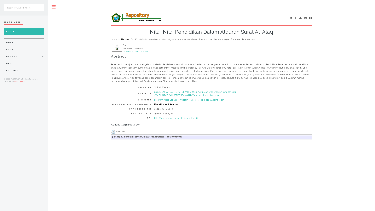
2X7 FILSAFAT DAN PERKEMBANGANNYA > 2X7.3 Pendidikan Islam (187, 95)
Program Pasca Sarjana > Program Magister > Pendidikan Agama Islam (189, 100)
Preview (145, 51)
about (10, 49)
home (10, 42)
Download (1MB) (131, 51)
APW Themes (19, 82)
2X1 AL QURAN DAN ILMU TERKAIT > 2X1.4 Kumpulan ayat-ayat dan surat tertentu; (195, 92)
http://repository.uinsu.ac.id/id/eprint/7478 (176, 118)
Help (9, 63)
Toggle (53, 7)
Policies (12, 70)
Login (10, 31)
